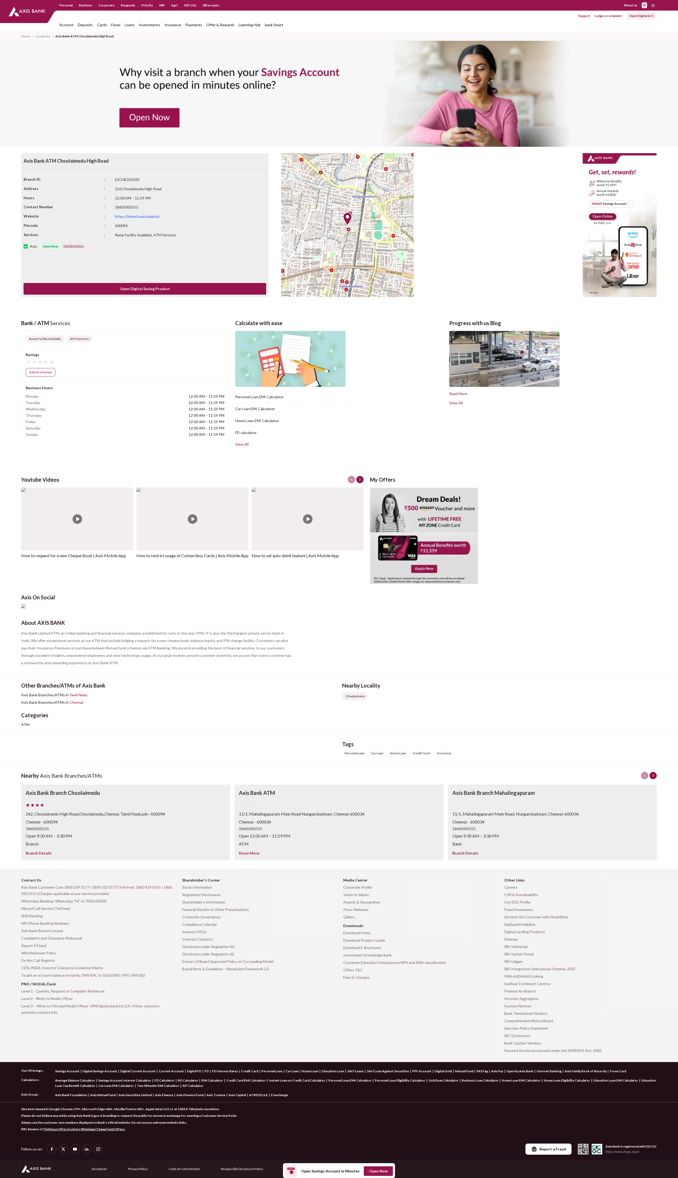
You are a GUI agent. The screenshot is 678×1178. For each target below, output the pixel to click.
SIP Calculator (192, 1086)
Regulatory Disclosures (201, 894)
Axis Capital (237, 1095)
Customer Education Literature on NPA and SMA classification (394, 962)
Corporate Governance (201, 917)
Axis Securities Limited (135, 1095)
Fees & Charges (356, 977)
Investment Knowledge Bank (367, 955)
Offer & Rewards (220, 25)
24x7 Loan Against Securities (388, 1071)
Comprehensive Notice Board (528, 1020)
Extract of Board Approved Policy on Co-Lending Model (227, 961)
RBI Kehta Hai (516, 946)
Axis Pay (497, 1071)
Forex (116, 25)
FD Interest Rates (225, 1071)
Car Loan (292, 1071)
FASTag (482, 1071)
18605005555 (37, 828)
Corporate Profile (357, 887)
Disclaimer (99, 1169)
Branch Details (39, 853)
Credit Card (249, 1071)
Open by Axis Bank (519, 1071)
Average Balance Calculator (75, 1080)
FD (206, 1071)
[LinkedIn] (86, 1149)
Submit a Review (40, 372)
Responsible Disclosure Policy (242, 1169)
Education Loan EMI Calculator (615, 1080)
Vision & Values (356, 894)
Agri (174, 5)
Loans (130, 25)
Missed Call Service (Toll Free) (45, 908)
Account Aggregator (521, 998)
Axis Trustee (216, 1095)
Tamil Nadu (78, 695)
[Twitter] (63, 1149)
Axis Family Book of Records (585, 1071)
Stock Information (197, 887)
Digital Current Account (137, 1071)
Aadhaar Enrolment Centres (527, 983)
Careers (511, 887)
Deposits (85, 25)
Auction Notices (517, 1006)
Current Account (171, 1071)
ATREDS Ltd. (258, 1095)
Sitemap (511, 939)
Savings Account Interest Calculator (124, 1080)
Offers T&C (353, 970)
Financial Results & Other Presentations (215, 909)
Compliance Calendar (199, 924)
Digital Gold (443, 1071)
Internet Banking (549, 1071)
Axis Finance (164, 1095)
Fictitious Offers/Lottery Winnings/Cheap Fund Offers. (84, 1129)
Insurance (172, 25)
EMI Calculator (212, 1080)
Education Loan (333, 1071)
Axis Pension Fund (189, 1095)
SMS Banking (32, 916)
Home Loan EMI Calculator (257, 420)
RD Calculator (188, 1080)
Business (85, 5)
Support (584, 16)
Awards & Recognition (361, 902)
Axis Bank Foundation (71, 1095)
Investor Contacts (197, 939)
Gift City (190, 5)
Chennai (76, 702)
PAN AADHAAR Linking (523, 976)
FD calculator (246, 432)
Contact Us (31, 880)
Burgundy (128, 5)
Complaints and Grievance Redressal (51, 938)
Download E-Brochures (362, 947)
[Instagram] (98, 1149)
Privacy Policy (138, 1169)
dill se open (211, 5)
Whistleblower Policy (38, 953)
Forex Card (618, 1071)
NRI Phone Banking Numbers (45, 923)
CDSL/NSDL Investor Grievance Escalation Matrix (62, 968)
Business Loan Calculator (480, 1080)
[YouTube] (75, 1149)
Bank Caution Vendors (522, 1043)
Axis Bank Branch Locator (42, 930)
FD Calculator (164, 1080)
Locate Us (42, 36)
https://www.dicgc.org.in (622, 1152)
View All (242, 444)
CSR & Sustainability (521, 894)
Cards (102, 25)
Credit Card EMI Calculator (246, 1080)
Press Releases (356, 909)
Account (66, 25)
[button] (347, 218)
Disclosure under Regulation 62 (208, 954)
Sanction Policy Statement (526, 1028)
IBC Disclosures (517, 1035)
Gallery (349, 917)
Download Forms (357, 933)
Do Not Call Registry (38, 960)
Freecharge (279, 1095)
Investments (149, 25)
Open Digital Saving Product (145, 288)
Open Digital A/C (641, 16)
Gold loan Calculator (443, 1080)
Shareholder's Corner (201, 880)
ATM (25, 724)
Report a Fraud (552, 1149)
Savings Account (67, 1071)
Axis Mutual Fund (102, 1095)
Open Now (378, 1171)
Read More (458, 393)
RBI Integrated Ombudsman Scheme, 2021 (540, 969)
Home (25, 36)
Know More (249, 853)
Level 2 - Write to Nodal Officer (47, 998)
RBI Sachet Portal (519, 954)
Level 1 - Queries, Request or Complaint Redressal (62, 991)
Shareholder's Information (203, 902)
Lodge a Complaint (608, 16)
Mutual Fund (464, 1071)
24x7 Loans (355, 1071)
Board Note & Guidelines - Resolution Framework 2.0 (225, 969)
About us (630, 5)
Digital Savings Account (100, 1071)
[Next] (653, 775)
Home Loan (310, 1071)
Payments (193, 25)
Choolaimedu (355, 696)
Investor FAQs (194, 931)
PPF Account (421, 1071)
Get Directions (73, 246)
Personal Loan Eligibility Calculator (400, 1080)
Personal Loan (271, 1071)
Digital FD (194, 1071)
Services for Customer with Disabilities (536, 917)
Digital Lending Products (524, 931)
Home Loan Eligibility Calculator (567, 1080)
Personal (66, 5)
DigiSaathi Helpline (519, 924)
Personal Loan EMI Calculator (259, 397)
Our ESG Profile (517, 902)
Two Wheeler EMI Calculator (158, 1086)
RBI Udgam (513, 961)
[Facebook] (51, 1149)
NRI (162, 5)
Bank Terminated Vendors (525, 1013)
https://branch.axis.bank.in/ (137, 216)
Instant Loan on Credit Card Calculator (297, 1080)
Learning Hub (250, 25)
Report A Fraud (33, 945)
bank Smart (274, 25)
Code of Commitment (184, 1169)
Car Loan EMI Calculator (255, 408)
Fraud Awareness (518, 909)
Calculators (29, 1080)
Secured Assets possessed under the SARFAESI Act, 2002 (552, 1050)
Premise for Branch (520, 991)
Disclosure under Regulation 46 (208, 946)
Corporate (106, 5)
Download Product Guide (364, 940)
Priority (147, 5)
